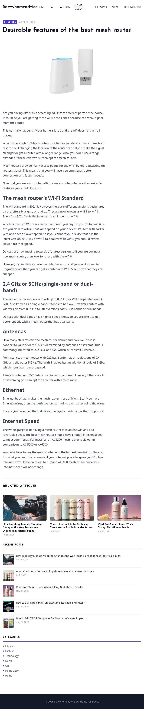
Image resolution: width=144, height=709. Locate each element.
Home (41, 7)
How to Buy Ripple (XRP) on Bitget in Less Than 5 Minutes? (50, 602)
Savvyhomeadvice (20, 7)
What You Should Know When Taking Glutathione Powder (49, 587)
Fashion (64, 7)
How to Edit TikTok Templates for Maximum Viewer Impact (50, 618)
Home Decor (79, 7)
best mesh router (42, 435)
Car (52, 7)
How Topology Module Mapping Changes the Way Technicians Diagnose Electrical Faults (22, 527)
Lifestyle (101, 7)
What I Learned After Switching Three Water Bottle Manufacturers (55, 571)
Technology (132, 7)
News (115, 7)
